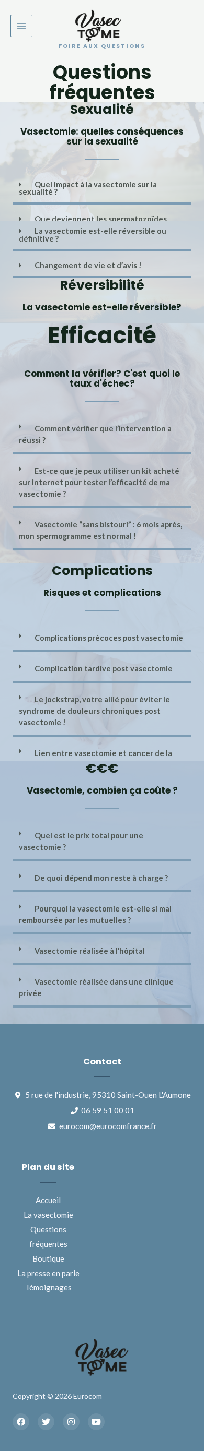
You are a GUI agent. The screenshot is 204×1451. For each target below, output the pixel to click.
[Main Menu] (21, 26)
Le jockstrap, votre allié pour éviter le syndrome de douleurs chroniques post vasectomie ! (94, 711)
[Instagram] (71, 1421)
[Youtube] (96, 1421)
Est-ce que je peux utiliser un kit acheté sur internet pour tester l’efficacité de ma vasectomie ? (99, 482)
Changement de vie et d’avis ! (88, 265)
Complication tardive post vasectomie (104, 668)
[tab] (102, 190)
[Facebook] (21, 1421)
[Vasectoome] (98, 26)
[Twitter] (46, 1421)
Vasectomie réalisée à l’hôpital (90, 950)
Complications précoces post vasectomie (109, 637)
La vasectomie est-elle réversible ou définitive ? (92, 234)
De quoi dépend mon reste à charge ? (101, 877)
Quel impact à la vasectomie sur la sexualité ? (88, 188)
